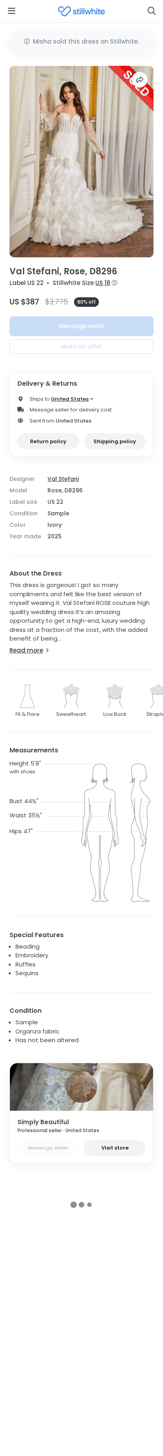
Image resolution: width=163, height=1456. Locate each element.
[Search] (151, 11)
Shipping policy (114, 441)
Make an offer (81, 346)
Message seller (81, 326)
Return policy (48, 441)
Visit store (115, 1148)
